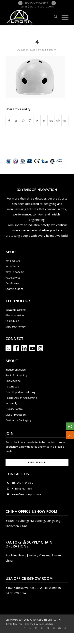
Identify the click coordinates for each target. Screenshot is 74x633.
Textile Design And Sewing (21, 397)
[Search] (54, 17)
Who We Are (13, 260)
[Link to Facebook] (16, 348)
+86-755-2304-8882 (23, 483)
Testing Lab (12, 386)
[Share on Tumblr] (44, 120)
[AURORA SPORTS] (31, 17)
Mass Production (16, 414)
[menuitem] (54, 17)
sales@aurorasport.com (37, 6)
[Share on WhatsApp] (23, 120)
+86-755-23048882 (35, 3)
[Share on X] (16, 120)
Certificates (12, 283)
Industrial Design (16, 369)
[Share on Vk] (51, 120)
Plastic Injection (15, 315)
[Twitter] (8, 348)
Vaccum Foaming (15, 309)
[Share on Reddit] (57, 120)
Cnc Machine (13, 381)
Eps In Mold (12, 321)
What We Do (13, 266)
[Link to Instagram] (40, 348)
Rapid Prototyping (16, 375)
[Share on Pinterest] (30, 120)
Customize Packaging (18, 420)
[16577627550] (70, 426)
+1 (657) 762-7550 (22, 488)
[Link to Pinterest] (42, 628)
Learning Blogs (14, 289)
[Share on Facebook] (9, 120)
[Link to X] (36, 628)
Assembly (11, 403)
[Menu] (63, 17)
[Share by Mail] (65, 120)
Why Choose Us (15, 272)
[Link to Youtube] (32, 348)
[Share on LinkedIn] (37, 120)
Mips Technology (16, 326)
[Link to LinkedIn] (24, 348)
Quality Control (14, 409)
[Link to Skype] (48, 628)
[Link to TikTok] (65, 628)
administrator (49, 49)
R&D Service (13, 277)
